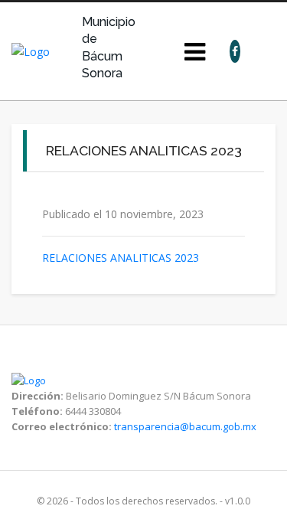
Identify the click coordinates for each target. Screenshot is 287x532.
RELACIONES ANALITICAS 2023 (120, 257)
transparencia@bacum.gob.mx (185, 426)
